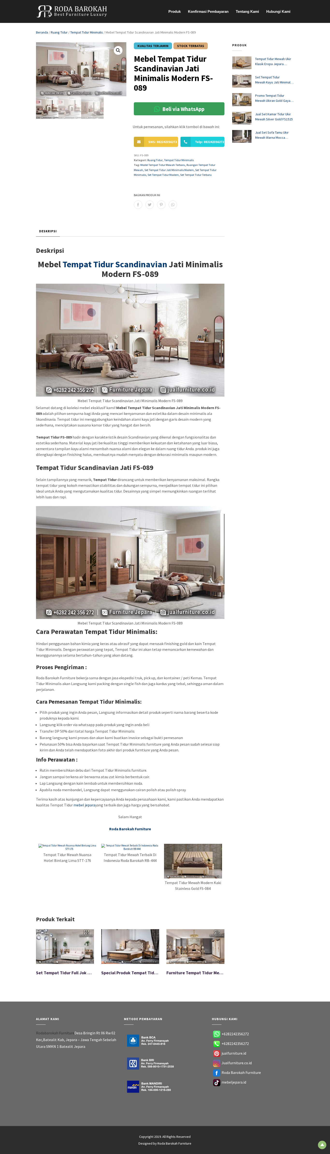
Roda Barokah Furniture (241, 1072)
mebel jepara (84, 805)
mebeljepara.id (234, 1082)
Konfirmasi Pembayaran (208, 11)
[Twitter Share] (149, 204)
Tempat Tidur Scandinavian (115, 264)
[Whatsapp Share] (173, 204)
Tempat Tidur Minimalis (86, 32)
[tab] (48, 232)
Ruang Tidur (59, 32)
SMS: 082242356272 (162, 142)
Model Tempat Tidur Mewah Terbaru (162, 165)
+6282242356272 (235, 1033)
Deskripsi (48, 231)
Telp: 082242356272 (209, 142)
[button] (118, 50)
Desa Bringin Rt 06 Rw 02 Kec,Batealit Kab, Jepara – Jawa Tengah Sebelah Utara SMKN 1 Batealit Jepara (76, 1039)
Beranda (42, 32)
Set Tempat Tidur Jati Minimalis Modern (169, 170)
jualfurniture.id (234, 1053)
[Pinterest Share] (161, 204)
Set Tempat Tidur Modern (163, 175)
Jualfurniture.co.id (237, 1062)
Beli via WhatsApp (182, 108)
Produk (174, 11)
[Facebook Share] (138, 204)
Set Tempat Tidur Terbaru (196, 175)
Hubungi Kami (278, 11)
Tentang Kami (247, 11)
